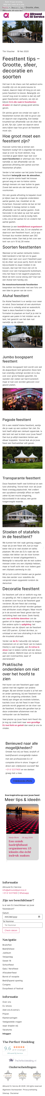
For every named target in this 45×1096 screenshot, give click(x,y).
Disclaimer (14, 1093)
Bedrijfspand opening (12, 980)
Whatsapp (24, 893)
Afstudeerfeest (9, 972)
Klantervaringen (9, 1018)
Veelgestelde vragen (12, 1021)
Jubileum (6, 953)
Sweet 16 (6, 960)
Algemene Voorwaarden (12, 1090)
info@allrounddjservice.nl (14, 890)
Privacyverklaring (30, 1090)
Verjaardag (7, 956)
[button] (1, 547)
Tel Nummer (8, 921)
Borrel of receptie (10, 976)
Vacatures (7, 1029)
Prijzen (5, 1014)
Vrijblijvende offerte (22, 781)
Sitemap (5, 1093)
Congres (6, 984)
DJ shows (7, 1006)
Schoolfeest (8, 964)
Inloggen (6, 1033)
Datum (5, 913)
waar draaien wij (10, 1025)
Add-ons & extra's (11, 1010)
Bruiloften (7, 945)
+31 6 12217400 (13, 769)
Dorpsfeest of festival (12, 988)
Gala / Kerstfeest (10, 968)
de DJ (15, 641)
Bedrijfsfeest (8, 949)
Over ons (6, 1002)
